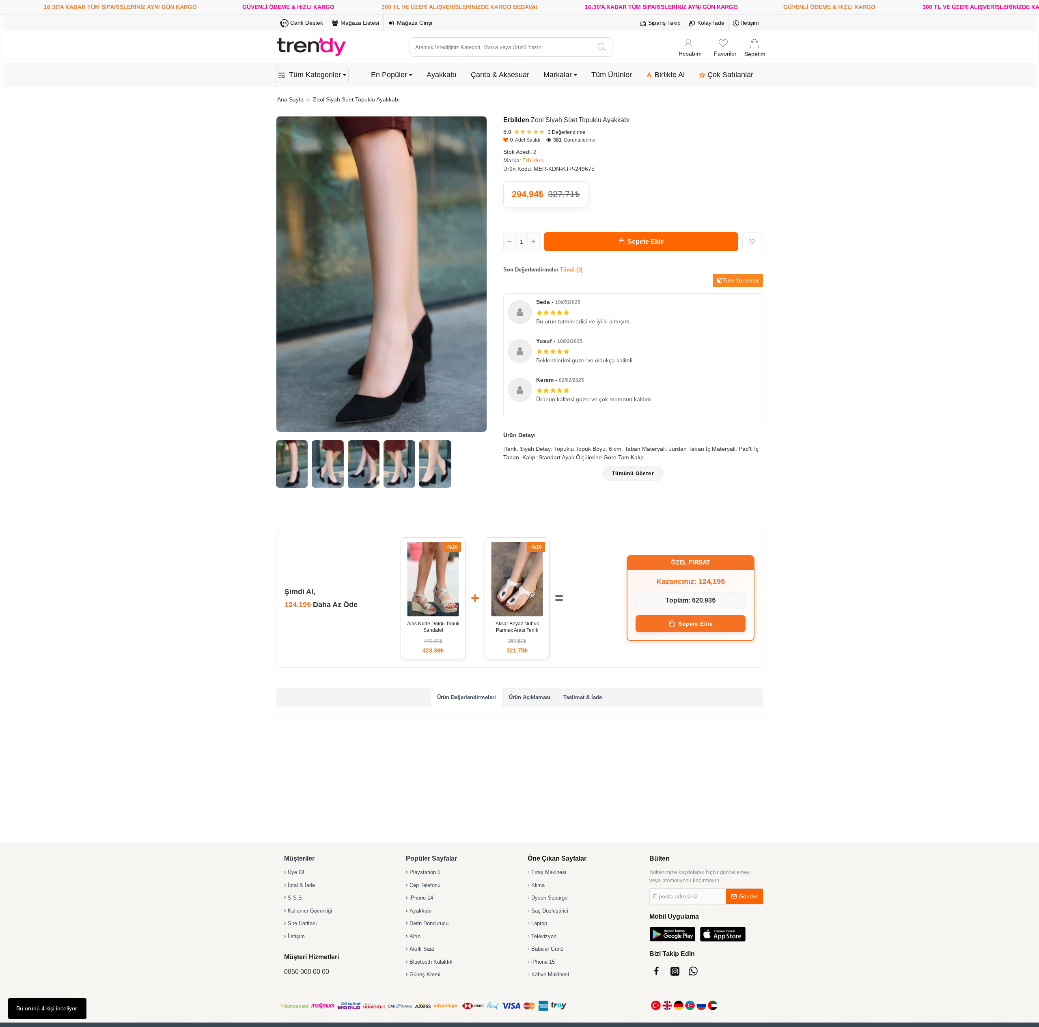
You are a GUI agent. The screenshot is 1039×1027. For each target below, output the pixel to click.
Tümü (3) (571, 270)
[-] (510, 242)
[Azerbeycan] (690, 1005)
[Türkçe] (656, 1005)
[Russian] (701, 1005)
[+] (533, 242)
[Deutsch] (678, 1005)
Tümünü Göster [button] (633, 473)
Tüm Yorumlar (740, 280)
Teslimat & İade (582, 697)
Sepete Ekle (695, 623)
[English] (667, 1005)
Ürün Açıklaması (529, 697)
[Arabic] (713, 1005)
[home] (290, 99)
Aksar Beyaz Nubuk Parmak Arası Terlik (517, 627)
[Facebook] (656, 971)
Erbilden (516, 119)
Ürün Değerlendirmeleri (466, 697)
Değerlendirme (566, 132)
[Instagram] (675, 971)
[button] (641, 241)
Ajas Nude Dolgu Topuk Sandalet (433, 627)
